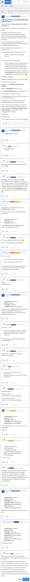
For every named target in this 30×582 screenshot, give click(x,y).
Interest (6, 6)
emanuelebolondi (10, 522)
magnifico (8, 553)
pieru (7, 440)
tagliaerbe (8, 177)
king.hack (8, 410)
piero (7, 146)
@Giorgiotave (5, 327)
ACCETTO (25, 579)
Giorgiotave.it (17, 105)
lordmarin (8, 161)
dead (7, 389)
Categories (11, 6)
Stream (1, 6)
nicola (7, 468)
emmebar (8, 201)
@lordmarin (5, 205)
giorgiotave (8, 16)
